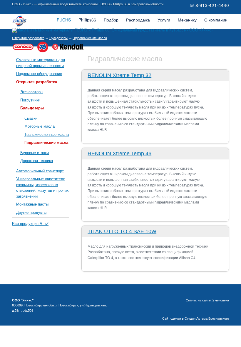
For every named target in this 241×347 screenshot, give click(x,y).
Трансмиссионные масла (46, 134)
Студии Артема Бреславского (207, 318)
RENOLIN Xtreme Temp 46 (119, 153)
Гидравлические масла (46, 142)
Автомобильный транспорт (40, 171)
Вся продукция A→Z (30, 223)
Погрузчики (30, 100)
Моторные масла (39, 126)
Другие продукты (31, 212)
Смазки (30, 118)
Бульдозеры (32, 108)
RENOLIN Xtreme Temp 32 (119, 75)
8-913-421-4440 (212, 5)
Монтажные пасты (32, 204)
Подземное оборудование (39, 73)
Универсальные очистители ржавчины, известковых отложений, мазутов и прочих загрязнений (42, 187)
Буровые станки (34, 152)
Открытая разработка (36, 81)
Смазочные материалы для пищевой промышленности (40, 62)
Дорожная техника (36, 160)
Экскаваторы (31, 91)
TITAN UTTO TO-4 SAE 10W (122, 231)
